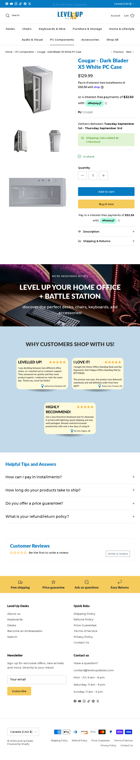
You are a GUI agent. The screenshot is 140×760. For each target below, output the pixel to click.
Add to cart (106, 191)
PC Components (62, 39)
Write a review (118, 553)
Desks (10, 29)
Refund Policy (83, 619)
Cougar (87, 112)
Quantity (84, 167)
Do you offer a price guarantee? (34, 503)
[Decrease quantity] (82, 175)
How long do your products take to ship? (43, 490)
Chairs (27, 29)
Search (12, 637)
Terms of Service (85, 631)
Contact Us (81, 642)
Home (8, 51)
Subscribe (19, 691)
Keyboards (15, 619)
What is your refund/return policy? (37, 516)
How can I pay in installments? (33, 477)
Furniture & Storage (87, 29)
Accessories (90, 39)
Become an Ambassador (25, 631)
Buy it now (106, 204)
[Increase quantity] (103, 175)
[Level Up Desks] (70, 15)
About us (13, 613)
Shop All (112, 39)
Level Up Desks (24, 741)
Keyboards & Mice (52, 29)
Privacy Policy (83, 637)
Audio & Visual (32, 39)
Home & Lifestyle (121, 29)
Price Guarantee (85, 625)
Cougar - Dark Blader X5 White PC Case (59, 51)
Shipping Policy (84, 613)
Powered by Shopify (18, 744)
